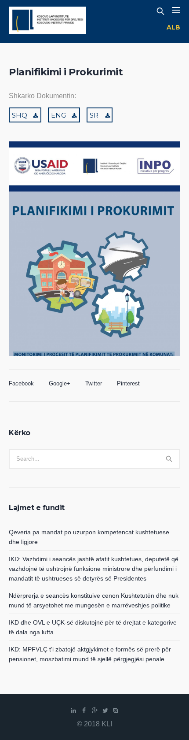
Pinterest (128, 383)
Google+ (59, 383)
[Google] (94, 710)
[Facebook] (84, 710)
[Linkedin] (73, 710)
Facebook (21, 383)
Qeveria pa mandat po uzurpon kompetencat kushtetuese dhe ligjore (89, 537)
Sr (94, 115)
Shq (19, 115)
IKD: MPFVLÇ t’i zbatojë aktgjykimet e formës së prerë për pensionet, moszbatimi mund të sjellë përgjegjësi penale (90, 654)
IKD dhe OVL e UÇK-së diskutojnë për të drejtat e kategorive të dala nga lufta (93, 627)
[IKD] (47, 21)
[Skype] (115, 710)
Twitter (93, 383)
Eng (58, 115)
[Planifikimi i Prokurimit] (94, 263)
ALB (173, 27)
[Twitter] (105, 710)
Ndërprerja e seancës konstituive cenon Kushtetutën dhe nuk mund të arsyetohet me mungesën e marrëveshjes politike (93, 600)
